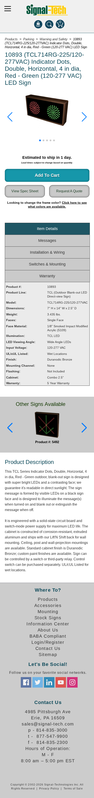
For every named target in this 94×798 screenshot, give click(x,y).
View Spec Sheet (24, 191)
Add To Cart (47, 175)
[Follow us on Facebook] (26, 682)
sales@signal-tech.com (48, 724)
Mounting (48, 611)
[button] (10, 117)
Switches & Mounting (47, 264)
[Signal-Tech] (47, 9)
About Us (48, 630)
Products (48, 599)
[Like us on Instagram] (72, 682)
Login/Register (47, 642)
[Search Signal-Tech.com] (49, 24)
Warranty (47, 276)
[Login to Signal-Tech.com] (38, 24)
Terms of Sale (73, 788)
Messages (47, 240)
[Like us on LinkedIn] (49, 682)
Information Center (47, 623)
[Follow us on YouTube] (61, 682)
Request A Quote (69, 191)
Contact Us (48, 648)
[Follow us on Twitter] (37, 682)
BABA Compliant (48, 636)
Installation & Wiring (47, 252)
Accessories (48, 605)
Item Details (47, 228)
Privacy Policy (49, 788)
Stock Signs (48, 617)
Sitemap (48, 654)
